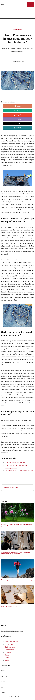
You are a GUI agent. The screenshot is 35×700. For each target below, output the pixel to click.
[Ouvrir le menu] (2, 15)
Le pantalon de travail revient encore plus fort (19, 470)
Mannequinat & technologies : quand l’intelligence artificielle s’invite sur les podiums (15, 552)
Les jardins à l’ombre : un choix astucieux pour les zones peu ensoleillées (17, 525)
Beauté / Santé (9, 644)
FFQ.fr (4, 4)
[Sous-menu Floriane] (6, 676)
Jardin (7, 660)
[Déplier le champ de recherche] (30, 4)
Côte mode (17, 29)
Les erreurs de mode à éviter (9, 606)
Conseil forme (9, 649)
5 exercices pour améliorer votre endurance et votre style (17, 580)
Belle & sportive (10, 647)
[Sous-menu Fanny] (5, 681)
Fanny (7, 655)
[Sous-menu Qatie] (4, 687)
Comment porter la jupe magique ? (15, 462)
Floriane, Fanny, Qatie (11, 487)
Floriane (7, 658)
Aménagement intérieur (12, 641)
